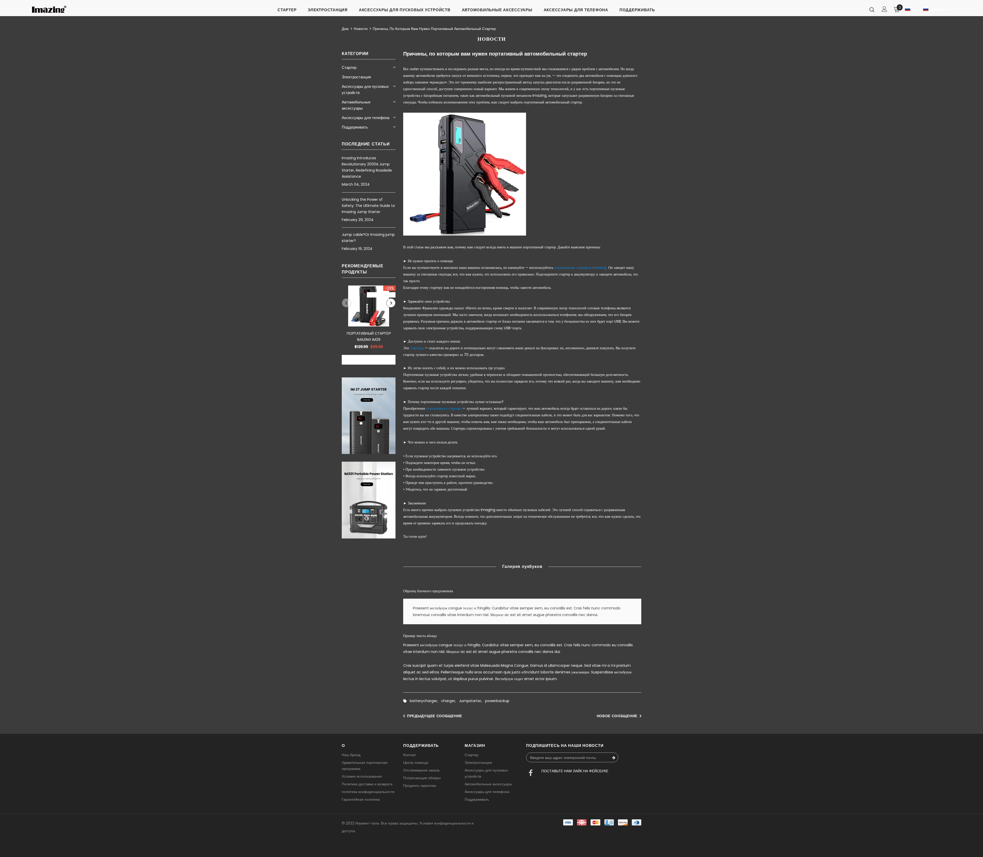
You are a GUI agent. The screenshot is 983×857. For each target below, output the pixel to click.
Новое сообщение (617, 715)
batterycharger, (425, 700)
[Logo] (49, 9)
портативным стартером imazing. (580, 267)
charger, (450, 700)
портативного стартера (443, 408)
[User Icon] (884, 9)
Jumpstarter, (472, 700)
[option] (368, 325)
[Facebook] (530, 773)
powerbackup (497, 700)
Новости (361, 28)
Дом (345, 28)
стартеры (417, 348)
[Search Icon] (871, 9)
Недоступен (369, 360)
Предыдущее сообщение (434, 715)
